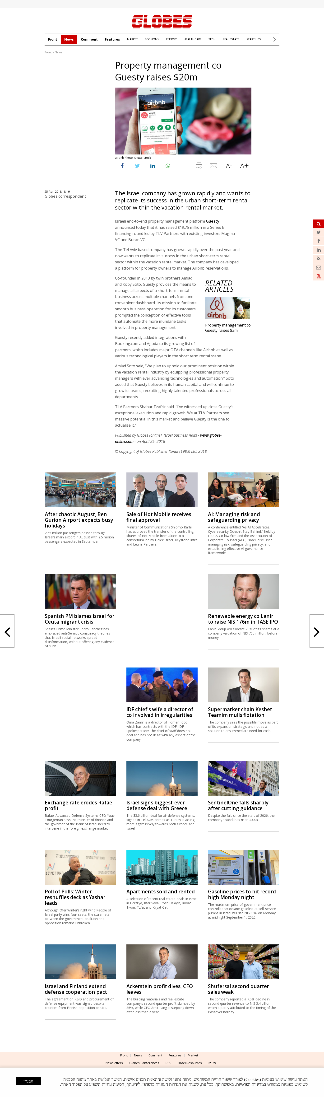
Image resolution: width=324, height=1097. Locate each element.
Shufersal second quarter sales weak (238, 989)
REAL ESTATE (231, 39)
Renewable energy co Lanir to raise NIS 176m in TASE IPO (243, 619)
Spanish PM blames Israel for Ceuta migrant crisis (79, 619)
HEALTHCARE (192, 39)
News (69, 39)
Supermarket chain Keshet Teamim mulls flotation (240, 712)
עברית (212, 1063)
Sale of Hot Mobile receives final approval (158, 517)
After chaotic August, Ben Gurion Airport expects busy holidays (79, 520)
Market (193, 1055)
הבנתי (28, 1081)
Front (52, 39)
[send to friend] (214, 167)
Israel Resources (190, 1063)
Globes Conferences (144, 1063)
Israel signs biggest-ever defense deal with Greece (156, 805)
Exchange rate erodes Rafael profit (79, 805)
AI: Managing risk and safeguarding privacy (234, 517)
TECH (212, 39)
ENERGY (171, 39)
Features (112, 39)
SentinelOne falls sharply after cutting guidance (238, 805)
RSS (168, 1063)
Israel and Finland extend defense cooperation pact (76, 989)
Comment (89, 39)
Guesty (212, 221)
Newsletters (114, 1063)
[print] (199, 167)
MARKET (132, 39)
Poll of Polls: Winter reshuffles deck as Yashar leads (75, 897)
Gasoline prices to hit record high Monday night (242, 894)
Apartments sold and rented (160, 891)
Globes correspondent (65, 196)
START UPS (253, 39)
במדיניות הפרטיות (251, 1084)
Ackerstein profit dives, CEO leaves (159, 989)
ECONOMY (152, 39)
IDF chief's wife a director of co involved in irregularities (159, 712)
